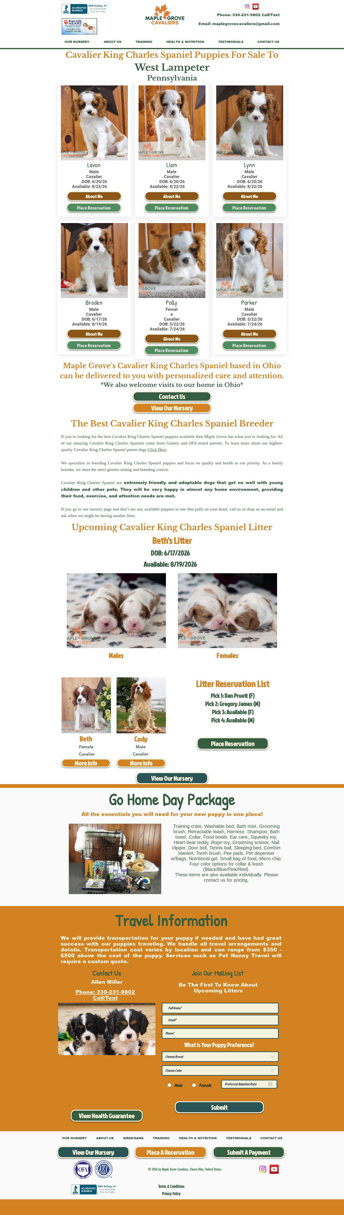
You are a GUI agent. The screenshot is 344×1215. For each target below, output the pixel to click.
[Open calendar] (270, 1084)
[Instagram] (247, 7)
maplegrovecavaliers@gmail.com (246, 24)
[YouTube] (256, 7)
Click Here (157, 449)
